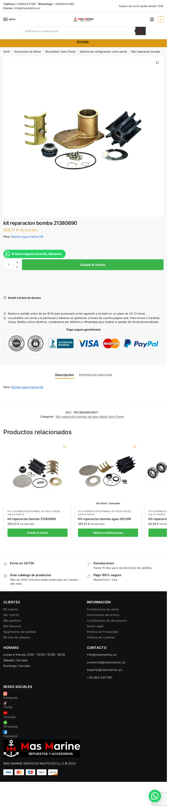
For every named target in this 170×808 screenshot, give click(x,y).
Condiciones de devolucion (107, 620)
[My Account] (151, 19)
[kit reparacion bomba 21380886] (37, 473)
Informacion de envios (103, 615)
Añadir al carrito (93, 265)
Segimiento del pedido (19, 632)
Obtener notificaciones (108, 532)
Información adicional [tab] (95, 375)
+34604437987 (26, 4)
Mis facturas (12, 626)
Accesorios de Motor (27, 51)
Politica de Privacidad (102, 632)
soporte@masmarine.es (104, 670)
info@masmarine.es (27, 8)
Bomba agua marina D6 (27, 236)
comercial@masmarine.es (106, 662)
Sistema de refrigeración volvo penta (103, 51)
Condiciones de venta (103, 609)
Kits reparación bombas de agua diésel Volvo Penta (90, 416)
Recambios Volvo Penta (60, 51)
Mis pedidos (12, 620)
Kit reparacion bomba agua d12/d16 (104, 519)
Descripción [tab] (64, 375)
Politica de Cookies (101, 637)
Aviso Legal (95, 626)
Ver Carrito (11, 615)
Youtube (9, 717)
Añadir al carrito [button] (37, 532)
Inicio (6, 51)
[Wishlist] (64, 447)
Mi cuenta (10, 609)
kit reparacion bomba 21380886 (31, 519)
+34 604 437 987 (99, 677)
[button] (160, 19)
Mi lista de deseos (16, 637)
